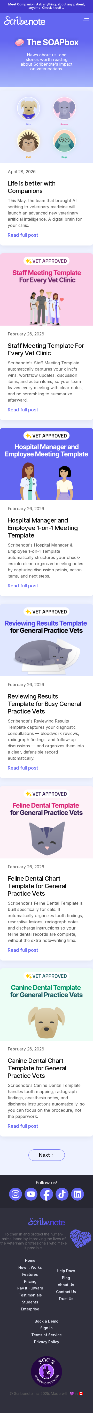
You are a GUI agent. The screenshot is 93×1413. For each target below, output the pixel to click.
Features (30, 1274)
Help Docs (66, 1271)
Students (30, 1302)
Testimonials (30, 1295)
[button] (85, 20)
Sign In (46, 1328)
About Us (66, 1285)
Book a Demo (46, 1321)
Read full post (23, 235)
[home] (24, 21)
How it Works (30, 1267)
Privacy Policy (46, 1342)
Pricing (30, 1281)
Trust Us (65, 1299)
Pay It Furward (30, 1288)
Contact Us (66, 1292)
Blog (66, 1278)
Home (30, 1260)
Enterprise (30, 1309)
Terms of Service (46, 1335)
